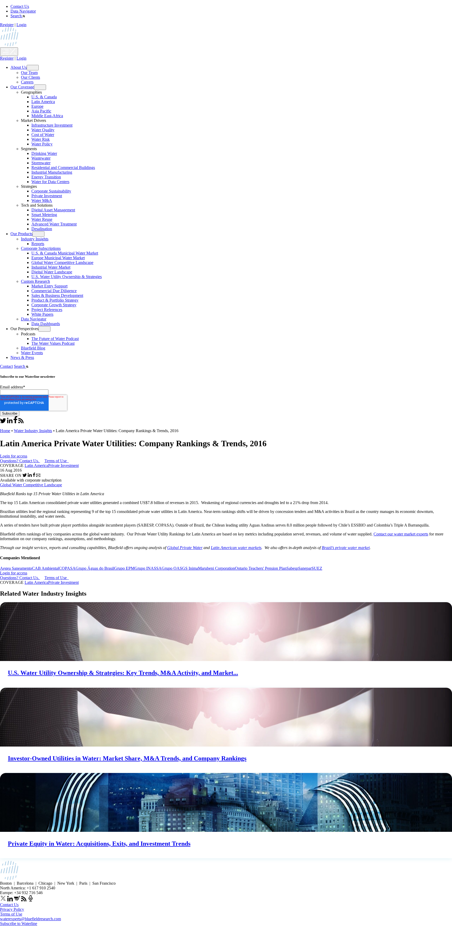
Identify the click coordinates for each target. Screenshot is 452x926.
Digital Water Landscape (51, 272)
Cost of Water (42, 134)
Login (21, 24)
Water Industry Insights (33, 430)
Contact (6, 366)
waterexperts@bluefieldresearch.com (30, 919)
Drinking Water (44, 153)
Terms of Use (56, 461)
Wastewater (40, 158)
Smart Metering (44, 214)
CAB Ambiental (45, 568)
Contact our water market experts (401, 534)
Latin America (43, 101)
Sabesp (292, 568)
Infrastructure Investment (51, 125)
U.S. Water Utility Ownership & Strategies (66, 276)
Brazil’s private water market (346, 547)
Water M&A (41, 200)
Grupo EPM (124, 568)
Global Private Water (184, 547)
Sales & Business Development (57, 295)
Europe (37, 106)
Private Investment (46, 196)
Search (16, 16)
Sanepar (305, 568)
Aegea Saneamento (16, 568)
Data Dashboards (45, 323)
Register (7, 24)
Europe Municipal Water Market (58, 258)
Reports (37, 243)
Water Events (32, 353)
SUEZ (317, 568)
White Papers (42, 314)
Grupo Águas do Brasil (95, 568)
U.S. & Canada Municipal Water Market (64, 253)
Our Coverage (22, 87)
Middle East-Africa (47, 116)
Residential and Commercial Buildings (63, 167)
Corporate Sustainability (51, 191)
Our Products (21, 234)
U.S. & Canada (44, 97)
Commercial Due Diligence (54, 291)
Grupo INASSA (148, 568)
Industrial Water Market (50, 267)
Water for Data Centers (50, 181)
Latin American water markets (236, 547)
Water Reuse (41, 219)
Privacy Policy (12, 909)
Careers (27, 82)
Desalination (41, 229)
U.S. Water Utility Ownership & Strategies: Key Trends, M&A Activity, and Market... (123, 672)
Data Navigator (23, 11)
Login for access (13, 456)
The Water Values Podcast (53, 343)
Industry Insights (34, 239)
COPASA (67, 568)
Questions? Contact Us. (19, 461)
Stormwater (40, 163)
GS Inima (190, 568)
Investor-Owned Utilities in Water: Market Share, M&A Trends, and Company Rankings (127, 758)
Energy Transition (46, 177)
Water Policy (42, 144)
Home (5, 430)
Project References (46, 309)
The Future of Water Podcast (55, 338)
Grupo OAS (172, 568)
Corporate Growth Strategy (53, 305)
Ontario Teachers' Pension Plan (260, 568)
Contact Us (19, 6)
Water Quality (42, 130)
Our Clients (30, 77)
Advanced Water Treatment (54, 224)
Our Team (29, 72)
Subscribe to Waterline (18, 923)
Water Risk (40, 139)
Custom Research (35, 281)
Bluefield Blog (33, 348)
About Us (18, 67)
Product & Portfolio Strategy (54, 300)
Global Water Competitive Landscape (62, 262)
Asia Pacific (41, 111)
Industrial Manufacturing (51, 172)
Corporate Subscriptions (41, 248)
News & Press (22, 357)
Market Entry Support (49, 286)
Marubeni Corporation (216, 568)
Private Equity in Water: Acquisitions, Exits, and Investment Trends (99, 843)
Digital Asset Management (53, 210)
